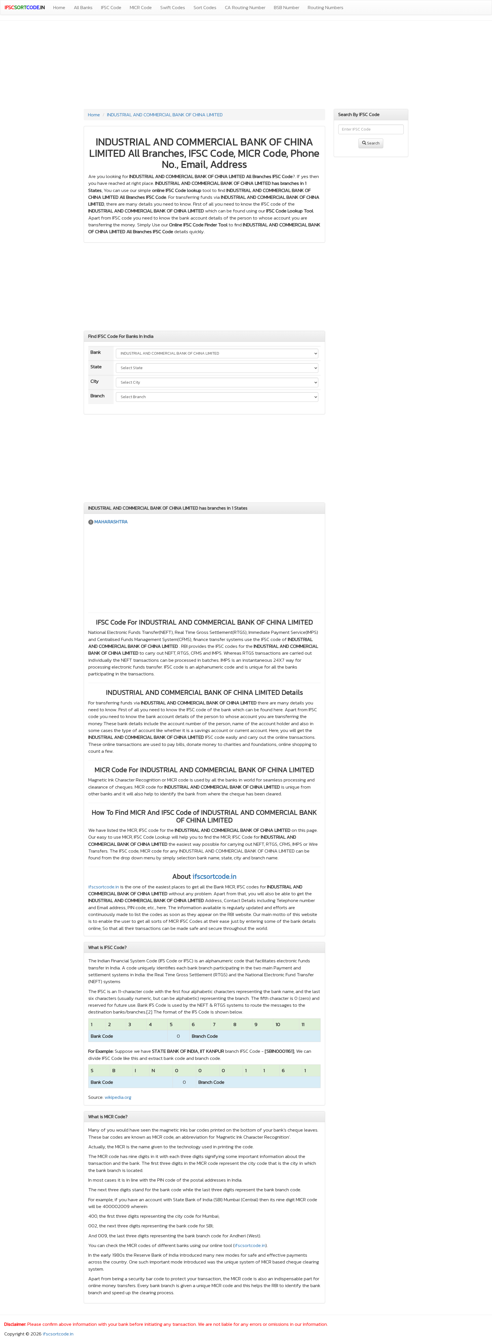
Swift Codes (172, 7)
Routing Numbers (325, 7)
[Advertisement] (246, 66)
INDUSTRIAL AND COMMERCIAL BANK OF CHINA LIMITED (165, 114)
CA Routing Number (245, 7)
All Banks (83, 7)
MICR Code (141, 7)
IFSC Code (111, 7)
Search (373, 143)
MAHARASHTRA (111, 521)
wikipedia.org (117, 1097)
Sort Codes (205, 7)
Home (59, 7)
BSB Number (286, 7)
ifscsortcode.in (214, 876)
